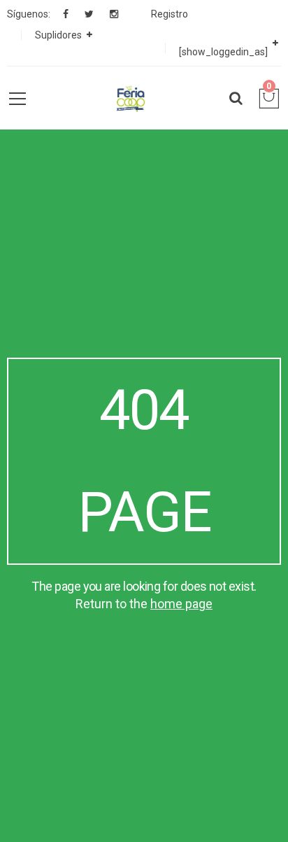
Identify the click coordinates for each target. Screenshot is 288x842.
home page (181, 603)
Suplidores (58, 35)
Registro (169, 14)
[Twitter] (89, 14)
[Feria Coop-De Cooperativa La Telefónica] (130, 98)
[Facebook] (66, 14)
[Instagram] (114, 14)
